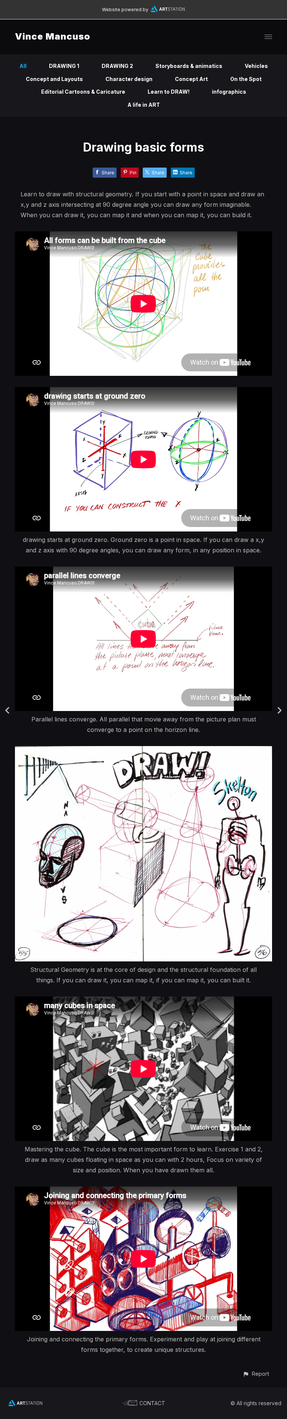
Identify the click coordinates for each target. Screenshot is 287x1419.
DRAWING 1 (64, 66)
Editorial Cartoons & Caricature (83, 91)
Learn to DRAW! (168, 91)
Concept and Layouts (54, 79)
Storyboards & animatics (188, 66)
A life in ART (143, 105)
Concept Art (191, 79)
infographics (229, 91)
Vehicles (256, 66)
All (23, 66)
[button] (256, 1373)
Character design (128, 79)
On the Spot (246, 79)
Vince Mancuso (52, 36)
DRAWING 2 (117, 66)
